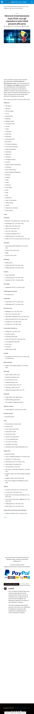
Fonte (5, 517)
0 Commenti (18, 26)
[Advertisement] (17, 62)
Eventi (17, 13)
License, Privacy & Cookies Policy (21, 708)
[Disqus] (17, 637)
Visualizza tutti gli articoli (23, 583)
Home (5, 6)
